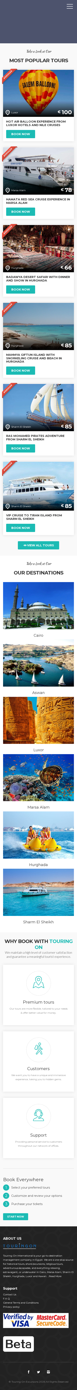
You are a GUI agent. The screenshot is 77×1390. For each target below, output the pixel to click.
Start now (15, 1216)
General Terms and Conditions (21, 1302)
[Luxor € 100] (38, 93)
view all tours (40, 545)
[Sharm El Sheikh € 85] (38, 407)
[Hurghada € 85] (38, 326)
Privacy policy (11, 1306)
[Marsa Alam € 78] (38, 170)
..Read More (54, 1276)
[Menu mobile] (70, 7)
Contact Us (9, 1294)
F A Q (6, 1298)
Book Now (20, 134)
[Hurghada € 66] (38, 248)
